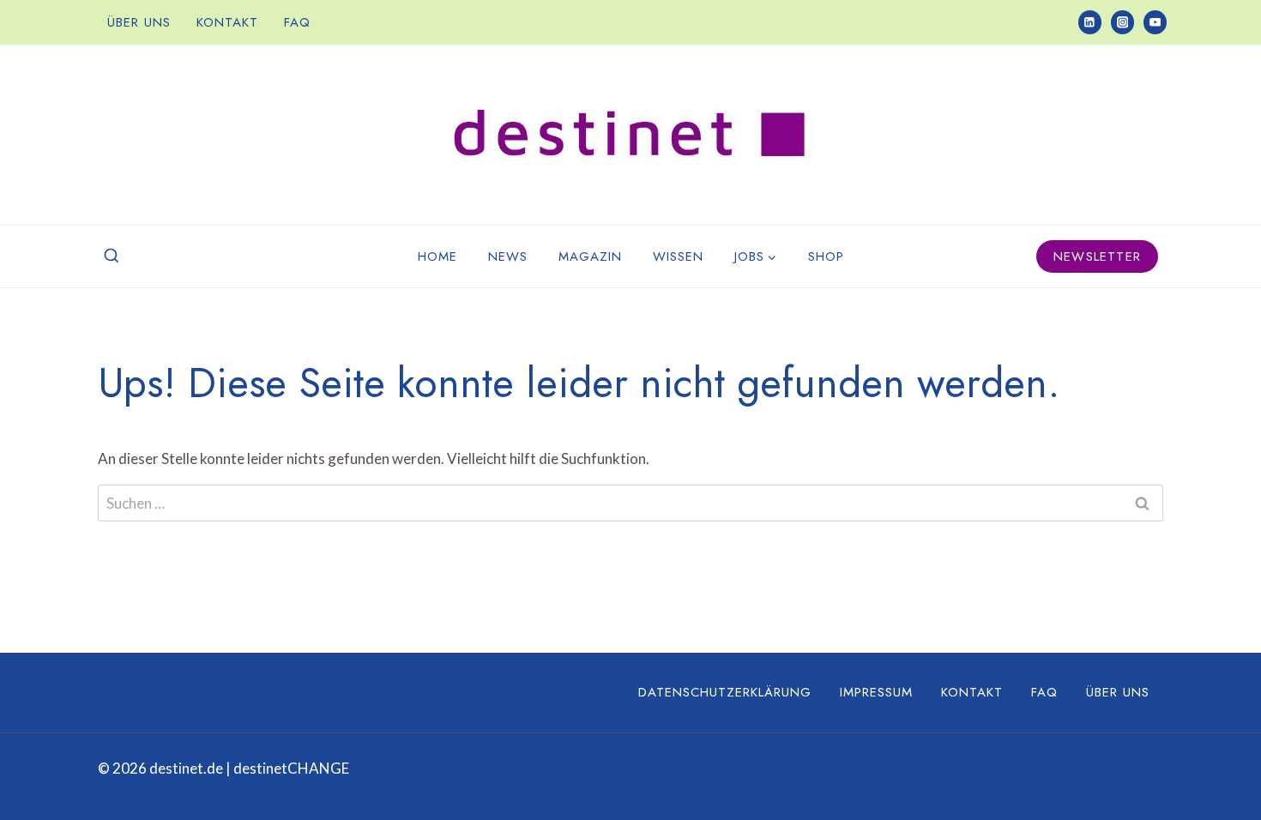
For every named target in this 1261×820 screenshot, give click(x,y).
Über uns (139, 22)
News (508, 256)
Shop (826, 256)
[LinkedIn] (1089, 21)
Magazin (590, 256)
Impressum (876, 692)
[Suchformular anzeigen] (111, 256)
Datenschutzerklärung (725, 692)
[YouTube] (1155, 21)
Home (437, 256)
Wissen (678, 256)
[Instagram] (1122, 21)
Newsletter (1097, 256)
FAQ (297, 22)
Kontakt (227, 22)
